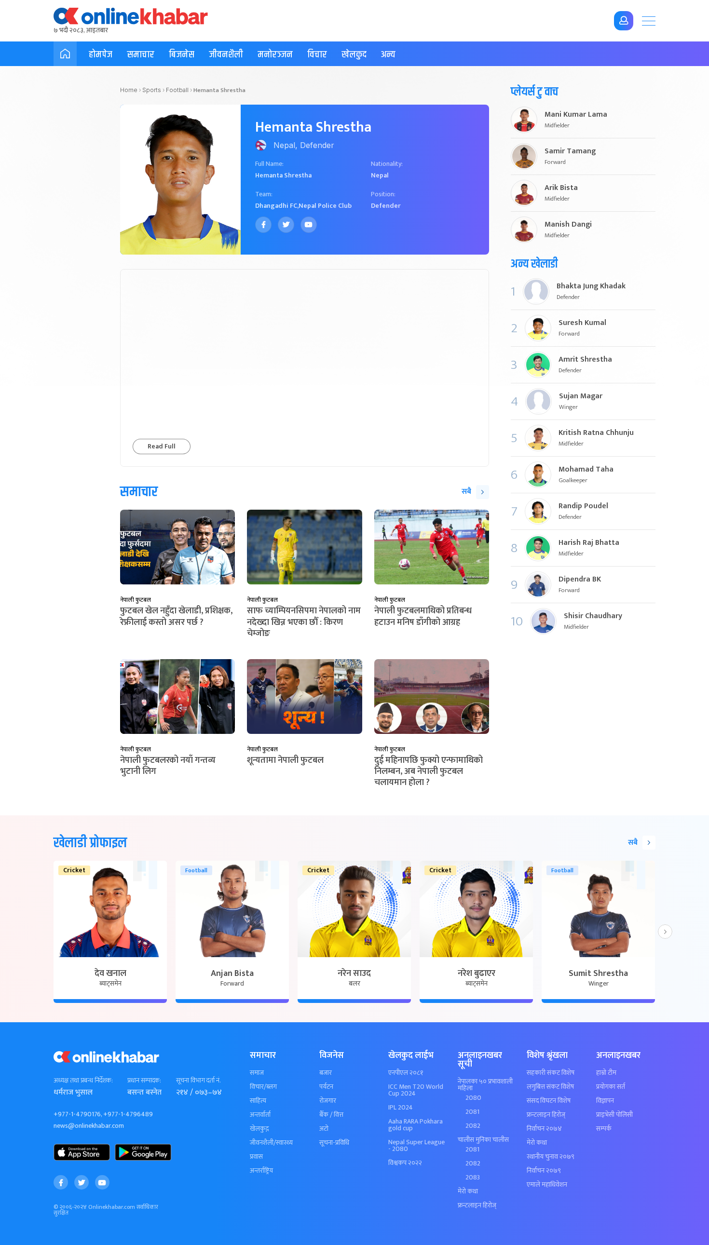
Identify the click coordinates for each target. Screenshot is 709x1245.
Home (128, 90)
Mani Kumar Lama (576, 115)
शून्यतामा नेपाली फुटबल (285, 760)
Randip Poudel (583, 506)
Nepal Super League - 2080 (416, 1145)
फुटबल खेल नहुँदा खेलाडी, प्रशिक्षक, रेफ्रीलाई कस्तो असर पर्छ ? (176, 616)
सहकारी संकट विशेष (550, 1072)
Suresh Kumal (582, 323)
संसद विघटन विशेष (549, 1100)
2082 (472, 1126)
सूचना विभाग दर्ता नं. (198, 1080)
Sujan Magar (580, 396)
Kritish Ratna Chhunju (596, 433)
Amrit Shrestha (585, 360)
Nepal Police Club (325, 205)
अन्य (388, 54)
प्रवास (256, 1156)
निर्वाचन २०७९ (544, 1170)
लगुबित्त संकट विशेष (550, 1086)
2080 (473, 1098)
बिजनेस (181, 54)
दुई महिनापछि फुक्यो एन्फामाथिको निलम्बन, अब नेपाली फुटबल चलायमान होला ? (428, 771)
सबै (466, 491)
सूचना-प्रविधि (334, 1142)
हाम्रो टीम (606, 1072)
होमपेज (100, 54)
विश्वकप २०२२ (405, 1163)
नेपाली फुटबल (135, 600)
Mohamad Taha (586, 470)
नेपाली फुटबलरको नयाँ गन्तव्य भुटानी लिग (168, 766)
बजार (325, 1072)
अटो (323, 1128)
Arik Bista (561, 188)
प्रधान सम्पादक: (144, 1080)
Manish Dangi (568, 225)
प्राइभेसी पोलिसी (614, 1114)
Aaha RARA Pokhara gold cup (415, 1125)
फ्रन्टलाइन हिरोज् (477, 1205)
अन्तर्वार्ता (260, 1114)
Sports (151, 90)
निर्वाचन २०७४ (544, 1128)
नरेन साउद (354, 973)
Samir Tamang (570, 151)
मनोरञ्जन (275, 54)
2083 (472, 1177)
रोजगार (327, 1100)
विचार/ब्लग (263, 1086)
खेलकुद (354, 54)
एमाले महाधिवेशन (547, 1184)
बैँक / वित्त (331, 1114)
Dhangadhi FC (276, 205)
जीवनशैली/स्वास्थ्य (271, 1142)
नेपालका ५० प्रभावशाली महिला (485, 1085)
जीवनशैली (226, 54)
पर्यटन (326, 1086)
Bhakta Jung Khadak (591, 286)
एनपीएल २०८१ (405, 1072)
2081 (472, 1112)
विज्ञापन (605, 1100)
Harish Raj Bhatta (589, 543)
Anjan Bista (232, 973)
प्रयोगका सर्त (610, 1086)
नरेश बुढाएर (476, 973)
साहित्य (258, 1100)
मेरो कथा (468, 1191)
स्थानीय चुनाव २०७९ (550, 1156)
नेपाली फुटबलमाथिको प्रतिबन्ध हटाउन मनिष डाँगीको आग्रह (423, 616)
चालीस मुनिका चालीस (483, 1140)
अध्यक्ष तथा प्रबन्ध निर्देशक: (83, 1080)
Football (177, 90)
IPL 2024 (400, 1107)
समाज (257, 1072)
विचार (317, 54)
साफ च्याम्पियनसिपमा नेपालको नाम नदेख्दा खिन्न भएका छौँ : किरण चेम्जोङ (304, 622)
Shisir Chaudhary (593, 616)
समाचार (140, 54)
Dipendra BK (580, 579)
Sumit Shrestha (598, 973)
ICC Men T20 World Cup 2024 (415, 1090)
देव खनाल (110, 973)
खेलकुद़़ (259, 1128)
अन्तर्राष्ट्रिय (261, 1170)
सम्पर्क (604, 1128)
